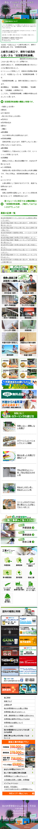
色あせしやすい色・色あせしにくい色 (25, 488)
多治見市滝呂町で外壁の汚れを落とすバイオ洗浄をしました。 (19, 251)
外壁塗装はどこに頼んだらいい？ (16, 776)
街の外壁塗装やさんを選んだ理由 (16, 708)
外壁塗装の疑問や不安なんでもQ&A (17, 719)
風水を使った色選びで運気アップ (26, 456)
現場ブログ (12, 45)
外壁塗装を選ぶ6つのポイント (14, 712)
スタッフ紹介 (9, 726)
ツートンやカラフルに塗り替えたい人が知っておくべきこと (26, 504)
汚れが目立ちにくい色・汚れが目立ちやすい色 (26, 472)
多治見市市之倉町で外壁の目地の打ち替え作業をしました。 (19, 246)
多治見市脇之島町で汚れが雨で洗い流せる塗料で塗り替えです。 (19, 229)
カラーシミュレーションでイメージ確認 (26, 442)
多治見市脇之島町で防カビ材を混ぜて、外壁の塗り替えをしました (19, 224)
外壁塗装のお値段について (13, 723)
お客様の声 (8, 705)
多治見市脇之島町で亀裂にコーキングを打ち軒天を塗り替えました (19, 241)
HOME (3, 45)
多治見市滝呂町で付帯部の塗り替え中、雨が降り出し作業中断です (19, 261)
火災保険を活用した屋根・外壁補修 (16, 780)
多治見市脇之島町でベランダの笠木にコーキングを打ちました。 (19, 256)
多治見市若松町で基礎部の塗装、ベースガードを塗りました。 (19, 234)
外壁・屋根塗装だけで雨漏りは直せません (19, 715)
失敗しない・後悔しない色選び (26, 427)
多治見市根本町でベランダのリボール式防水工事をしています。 (19, 219)
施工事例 (7, 698)
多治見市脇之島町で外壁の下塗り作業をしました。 (19, 237)
